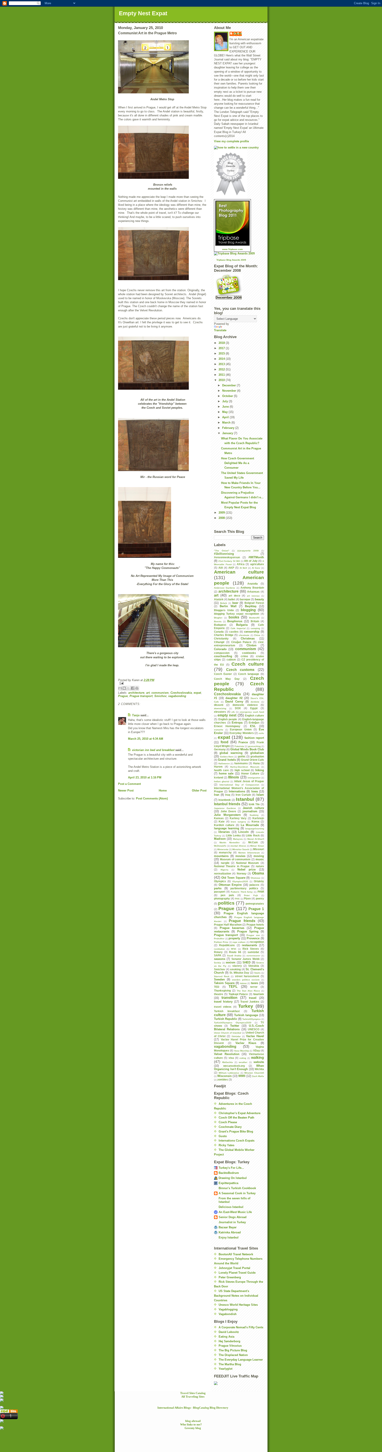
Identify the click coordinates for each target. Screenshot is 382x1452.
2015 (222, 353)
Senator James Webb (245, 958)
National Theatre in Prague (232, 866)
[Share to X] (128, 688)
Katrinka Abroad (230, 1232)
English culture (254, 715)
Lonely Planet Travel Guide (237, 1272)
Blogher (218, 617)
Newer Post (126, 790)
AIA (220, 567)
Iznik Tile (254, 804)
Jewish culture (253, 808)
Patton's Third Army (242, 892)
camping (255, 628)
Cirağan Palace (241, 642)
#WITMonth (256, 557)
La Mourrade (250, 825)
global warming (231, 753)
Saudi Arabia (234, 955)
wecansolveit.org (234, 1065)
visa (231, 1057)
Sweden (219, 979)
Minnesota (222, 849)
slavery (237, 965)
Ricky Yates (226, 1145)
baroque (245, 599)
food (224, 742)
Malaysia (238, 839)
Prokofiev (219, 938)
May (225, 412)
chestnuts (244, 635)
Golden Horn (227, 756)
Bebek (223, 603)
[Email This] (120, 688)
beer (235, 603)
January (228, 433)
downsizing (220, 708)
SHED (246, 962)
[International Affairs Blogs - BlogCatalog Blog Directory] (191, 1408)
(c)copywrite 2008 (248, 550)
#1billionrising (224, 553)
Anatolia (252, 583)
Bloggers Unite (224, 610)
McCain (253, 842)
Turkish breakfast (227, 1011)
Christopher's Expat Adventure (239, 1113)
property (234, 938)
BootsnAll (254, 617)
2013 (222, 364)
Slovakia (253, 965)
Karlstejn (258, 818)
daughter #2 (234, 698)
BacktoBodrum (229, 1173)
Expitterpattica (228, 1183)
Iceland (218, 777)
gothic (242, 756)
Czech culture (247, 663)
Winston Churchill (254, 1073)
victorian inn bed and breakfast (153, 750)
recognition (257, 941)
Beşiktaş (250, 606)
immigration (254, 777)
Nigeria (224, 870)
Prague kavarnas (232, 928)
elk (233, 712)
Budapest (220, 624)
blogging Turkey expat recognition (236, 613)
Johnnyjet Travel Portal (234, 1268)
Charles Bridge (223, 635)
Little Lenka (233, 835)
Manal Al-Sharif (255, 839)
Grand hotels (227, 759)
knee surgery (238, 821)
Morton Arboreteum (249, 852)
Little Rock (253, 835)
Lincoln (243, 832)
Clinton (251, 645)
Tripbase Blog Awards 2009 (231, 260)
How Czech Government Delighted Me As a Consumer (237, 463)
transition (229, 997)
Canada (219, 631)
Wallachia (227, 1062)
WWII (241, 1076)
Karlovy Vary (238, 818)
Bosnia (218, 621)
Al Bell (243, 568)
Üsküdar (236, 1036)
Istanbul (245, 799)
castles (234, 631)
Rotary (218, 952)
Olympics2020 (240, 881)
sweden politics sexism (246, 979)
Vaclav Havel (255, 1036)
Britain (255, 621)
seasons (219, 959)
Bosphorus (234, 621)
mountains (221, 856)
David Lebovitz (229, 1332)
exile (261, 733)
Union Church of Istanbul (227, 1033)
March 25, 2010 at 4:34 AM (145, 738)
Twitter (234, 1025)
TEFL (233, 986)
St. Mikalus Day (239, 972)
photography (222, 898)
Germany (220, 749)
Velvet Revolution (226, 1054)
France (243, 742)
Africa (240, 564)
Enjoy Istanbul (229, 1237)
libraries (224, 832)
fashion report (254, 737)
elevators (220, 711)
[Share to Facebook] (132, 688)
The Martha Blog (230, 1364)
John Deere (228, 811)
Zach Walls (258, 1076)
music (260, 859)
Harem (218, 766)
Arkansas (253, 591)
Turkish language (246, 1015)
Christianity (221, 638)
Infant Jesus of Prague (249, 781)
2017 (222, 348)
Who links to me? (191, 1424)
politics (226, 902)
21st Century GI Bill (229, 561)
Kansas (219, 818)
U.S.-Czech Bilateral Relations (239, 1027)
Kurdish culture (224, 825)
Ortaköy (259, 881)
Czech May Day (227, 678)
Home (163, 790)
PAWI (261, 891)
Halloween (224, 763)
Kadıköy (254, 815)
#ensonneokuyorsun (227, 557)
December (229, 385)
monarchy (225, 852)
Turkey (245, 1006)
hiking (259, 770)
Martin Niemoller (229, 842)
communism (160, 692)
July (225, 401)
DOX (238, 708)
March (226, 422)
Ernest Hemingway (227, 726)
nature (260, 866)
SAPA (217, 955)
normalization (222, 873)
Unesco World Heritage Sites (238, 1304)
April (226, 417)
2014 (222, 358)
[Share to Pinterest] (137, 688)
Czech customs (240, 670)
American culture (239, 571)
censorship (251, 631)
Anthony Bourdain (252, 587)
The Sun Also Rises (248, 991)
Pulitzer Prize (221, 942)
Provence (253, 938)
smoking (235, 969)
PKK (237, 898)
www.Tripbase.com (232, 249)
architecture (136, 692)
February (228, 427)
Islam (260, 794)
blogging (248, 610)
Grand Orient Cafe (252, 759)
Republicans (227, 945)
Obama (258, 873)
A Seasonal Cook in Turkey (237, 1193)
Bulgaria (242, 624)
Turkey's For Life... (231, 1167)
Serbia (217, 962)
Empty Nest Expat (143, 13)
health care (221, 770)
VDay (256, 1050)
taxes (254, 983)
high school (242, 770)
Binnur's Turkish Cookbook (237, 1188)
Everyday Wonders (241, 733)
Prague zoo (253, 935)
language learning (226, 828)
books (234, 617)
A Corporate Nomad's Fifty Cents (241, 1327)
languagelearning (254, 828)
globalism (257, 753)
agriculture (257, 564)
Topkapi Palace (238, 994)
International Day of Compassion (239, 785)
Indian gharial (221, 781)
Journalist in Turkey (232, 1222)
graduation (257, 756)
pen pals (227, 895)
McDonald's (220, 846)
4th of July (250, 560)
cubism (231, 659)
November (229, 390)
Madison (220, 838)
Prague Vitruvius (230, 1345)
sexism (230, 962)
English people (227, 719)
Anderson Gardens (224, 588)
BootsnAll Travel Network (236, 1254)
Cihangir (219, 642)
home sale (226, 773)
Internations (237, 791)
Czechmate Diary (230, 1126)
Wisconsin (224, 1076)
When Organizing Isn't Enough (239, 1067)
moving (259, 856)
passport (219, 891)
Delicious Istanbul (231, 1207)
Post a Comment (129, 784)
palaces (254, 884)
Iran (216, 794)
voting (242, 1058)
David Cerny (234, 701)
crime (244, 656)
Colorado (220, 649)
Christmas (248, 638)
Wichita (259, 1069)
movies (240, 856)
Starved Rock (221, 976)
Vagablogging (228, 1309)
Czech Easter (223, 673)
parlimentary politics (244, 888)
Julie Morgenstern (227, 815)
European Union (240, 729)
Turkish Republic (225, 1019)
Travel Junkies (249, 1001)
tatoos (243, 983)
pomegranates (255, 903)
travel (252, 997)
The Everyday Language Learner (241, 1359)
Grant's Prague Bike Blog (236, 1131)
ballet (231, 599)
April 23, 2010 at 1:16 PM (144, 777)
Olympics (220, 881)
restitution (219, 949)
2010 (222, 380)
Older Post (199, 790)
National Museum (247, 862)
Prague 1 (256, 909)
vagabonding (177, 696)
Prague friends (242, 921)
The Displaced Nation (233, 1355)
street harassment (247, 976)
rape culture (239, 942)
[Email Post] (162, 683)
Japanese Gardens (225, 808)
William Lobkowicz (229, 1073)
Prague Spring (247, 931)
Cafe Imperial (238, 628)
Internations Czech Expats (236, 1140)
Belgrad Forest (254, 602)
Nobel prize (246, 869)
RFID (233, 949)
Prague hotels (255, 924)
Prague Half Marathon (228, 924)
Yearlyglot (225, 1368)
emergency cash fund (252, 712)
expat (197, 692)
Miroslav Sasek (240, 849)
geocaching (254, 746)
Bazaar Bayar (228, 1227)
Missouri (258, 849)
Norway (241, 873)
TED (216, 986)
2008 (222, 518)
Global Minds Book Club (247, 749)
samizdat (253, 952)
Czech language (248, 673)
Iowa (254, 791)
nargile (225, 862)
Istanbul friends (227, 804)
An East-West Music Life (235, 1212)
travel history (223, 1001)
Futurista (239, 746)
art (148, 692)
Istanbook (224, 799)
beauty (259, 599)
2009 (222, 512)
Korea (255, 821)
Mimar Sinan (257, 846)
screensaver (253, 955)
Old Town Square (233, 877)
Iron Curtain (243, 794)
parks (218, 888)
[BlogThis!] (124, 688)
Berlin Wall (228, 606)
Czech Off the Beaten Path (236, 1117)
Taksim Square (224, 983)
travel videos (222, 1006)
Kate (222, 821)
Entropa (237, 722)
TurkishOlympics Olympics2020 (232, 1022)
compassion (221, 652)
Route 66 (235, 952)
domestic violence (245, 704)
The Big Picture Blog (233, 1350)
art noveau (253, 596)
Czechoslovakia (181, 692)
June (226, 406)
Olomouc (255, 878)
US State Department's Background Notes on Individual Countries (236, 1295)
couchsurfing (223, 656)
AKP (231, 567)
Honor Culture (250, 773)
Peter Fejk (251, 895)
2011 (222, 374)
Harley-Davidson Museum (244, 767)
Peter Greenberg (230, 1277)
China (257, 635)
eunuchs (218, 729)
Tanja (135, 715)
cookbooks (249, 652)
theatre (218, 994)
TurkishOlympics (251, 1019)
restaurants (249, 945)
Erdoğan (254, 722)
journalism (250, 811)
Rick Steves (251, 948)
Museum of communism (235, 859)
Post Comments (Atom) (152, 798)
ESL (253, 726)
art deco (234, 595)
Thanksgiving (222, 990)
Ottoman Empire (230, 884)
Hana (256, 763)
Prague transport (141, 696)
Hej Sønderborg (229, 1341)
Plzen (247, 898)
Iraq (227, 794)
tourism (258, 994)
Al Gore (256, 568)
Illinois (233, 777)
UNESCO (253, 1029)
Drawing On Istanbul (233, 1178)
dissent (218, 704)
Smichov (160, 696)
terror (254, 986)
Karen (238, 33)
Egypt (254, 708)
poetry (260, 898)
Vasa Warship (241, 1051)
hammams (241, 763)
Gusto (223, 1136)
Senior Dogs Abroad (232, 1217)
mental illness (238, 846)
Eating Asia (226, 1336)
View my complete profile (231, 141)
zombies (222, 1079)
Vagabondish (228, 1314)
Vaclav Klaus (245, 1043)
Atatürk (218, 599)
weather (243, 1062)
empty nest (227, 715)
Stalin (257, 973)
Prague (123, 696)
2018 (222, 343)
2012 (222, 369)
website (259, 1062)
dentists (255, 702)
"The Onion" (221, 550)
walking (257, 1057)
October (228, 396)
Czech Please (228, 1122)
